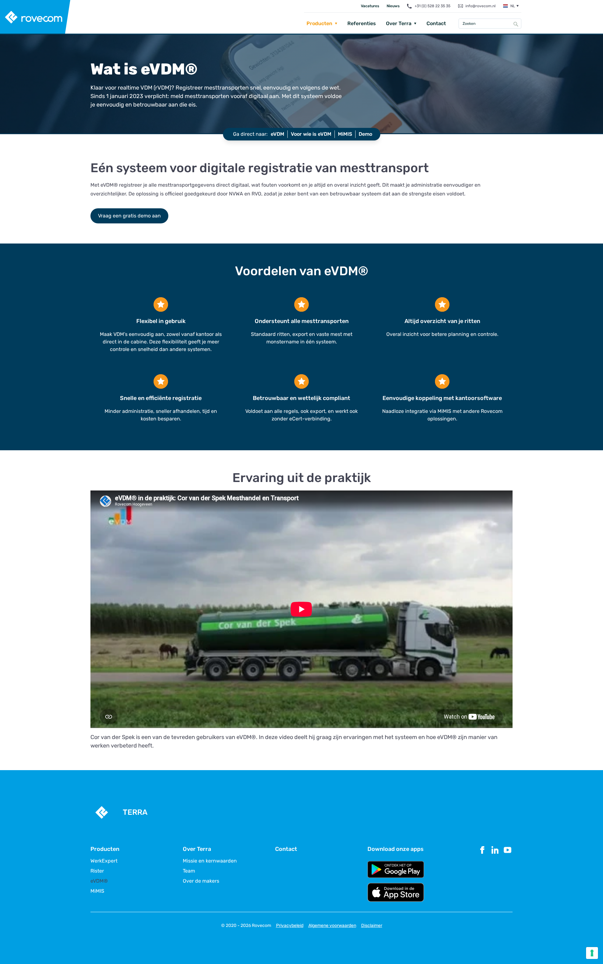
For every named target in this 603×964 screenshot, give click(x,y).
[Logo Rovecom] (35, 17)
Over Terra (398, 23)
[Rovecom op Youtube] (508, 873)
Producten (319, 23)
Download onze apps (395, 849)
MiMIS (97, 891)
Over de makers (201, 881)
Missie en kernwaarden (210, 860)
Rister (97, 871)
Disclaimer (371, 925)
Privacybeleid (289, 925)
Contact (436, 23)
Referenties (361, 23)
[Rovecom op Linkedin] (495, 873)
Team (189, 871)
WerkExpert (103, 860)
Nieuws (393, 6)
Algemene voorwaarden (332, 925)
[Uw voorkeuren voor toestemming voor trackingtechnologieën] (592, 953)
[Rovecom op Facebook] (482, 873)
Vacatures (370, 6)
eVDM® (99, 881)
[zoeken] (516, 24)
